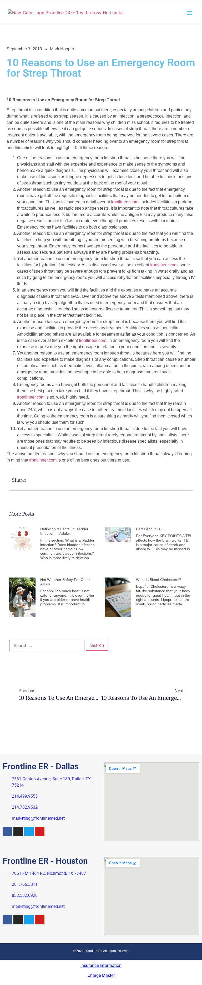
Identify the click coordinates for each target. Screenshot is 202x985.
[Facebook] (7, 831)
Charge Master (101, 975)
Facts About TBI (149, 529)
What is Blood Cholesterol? (158, 580)
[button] (189, 12)
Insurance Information (101, 965)
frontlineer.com (124, 202)
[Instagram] (18, 831)
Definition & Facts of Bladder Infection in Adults (64, 531)
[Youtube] (39, 831)
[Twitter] (29, 831)
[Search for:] (46, 645)
